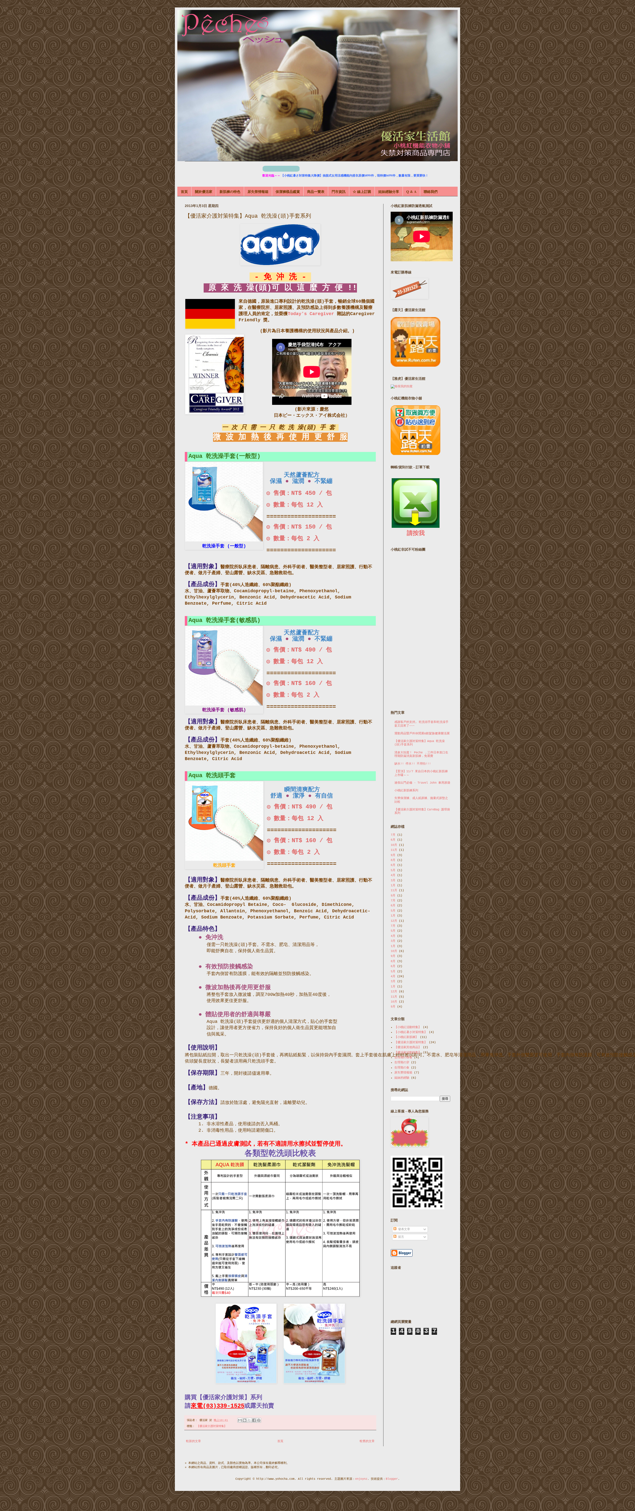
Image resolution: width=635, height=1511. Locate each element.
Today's (299, 313)
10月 (394, 845)
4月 (393, 875)
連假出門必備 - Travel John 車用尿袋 (422, 783)
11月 (394, 850)
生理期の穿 (401, 1062)
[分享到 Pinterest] (258, 1420)
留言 (400, 1237)
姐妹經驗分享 (388, 191)
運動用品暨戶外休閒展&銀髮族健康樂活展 (422, 733)
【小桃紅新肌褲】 (406, 1037)
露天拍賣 (262, 1406)
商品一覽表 (315, 191)
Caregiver (322, 313)
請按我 (416, 533)
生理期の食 (401, 1067)
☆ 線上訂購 (362, 191)
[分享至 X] (249, 1420)
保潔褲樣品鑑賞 (288, 191)
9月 (393, 855)
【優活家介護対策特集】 (212, 1426)
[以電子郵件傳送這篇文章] (239, 1420)
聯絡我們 (431, 191)
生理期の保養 (403, 1057)
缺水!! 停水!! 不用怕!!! (412, 764)
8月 (393, 860)
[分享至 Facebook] (254, 1420)
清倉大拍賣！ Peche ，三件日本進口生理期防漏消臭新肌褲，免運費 (421, 754)
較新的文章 (193, 1441)
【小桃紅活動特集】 (407, 1027)
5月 (393, 870)
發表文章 (403, 1229)
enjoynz (361, 1479)
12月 (394, 921)
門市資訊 (339, 191)
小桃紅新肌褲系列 (406, 790)
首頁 (184, 191)
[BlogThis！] (244, 1420)
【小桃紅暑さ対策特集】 (410, 1032)
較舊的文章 (367, 1441)
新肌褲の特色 (230, 191)
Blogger (392, 1479)
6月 (393, 840)
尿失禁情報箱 (258, 191)
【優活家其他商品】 (407, 1047)
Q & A (411, 191)
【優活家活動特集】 (407, 1052)
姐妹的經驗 (401, 1078)
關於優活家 (203, 191)
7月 (393, 835)
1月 (393, 885)
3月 (393, 880)
